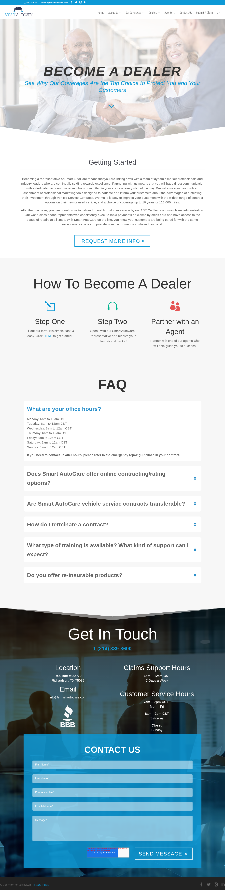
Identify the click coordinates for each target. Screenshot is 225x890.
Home (101, 13)
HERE (48, 336)
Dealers (153, 13)
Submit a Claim (204, 13)
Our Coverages (133, 13)
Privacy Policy (41, 884)
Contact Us (186, 13)
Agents (168, 13)
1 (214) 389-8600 (112, 648)
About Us (113, 13)
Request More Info (111, 241)
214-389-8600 (32, 2)
